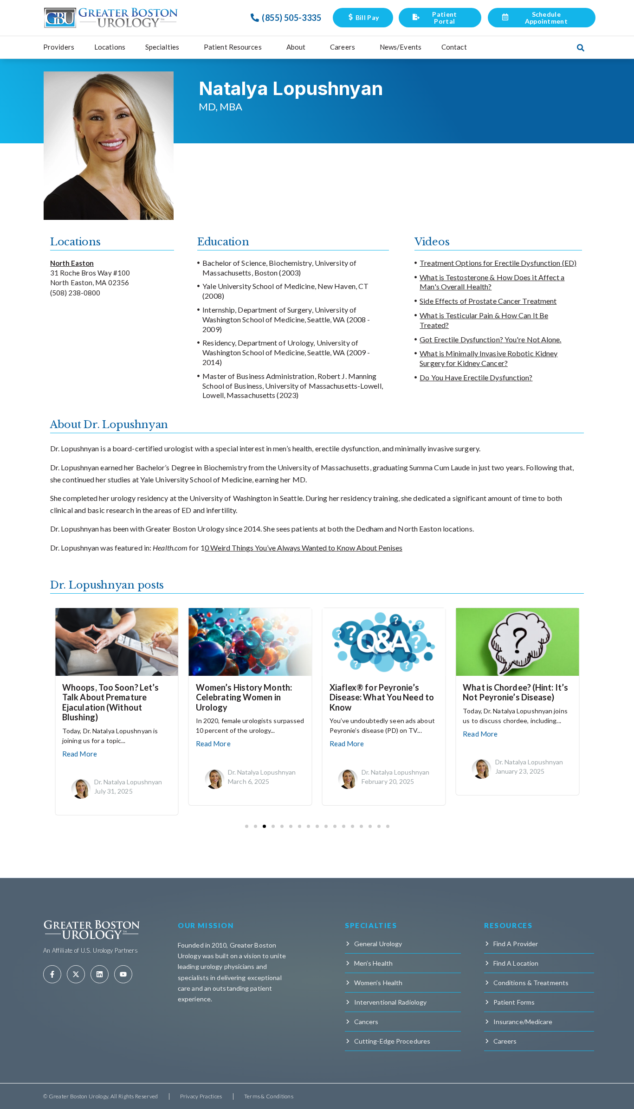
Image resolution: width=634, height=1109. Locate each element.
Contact (454, 47)
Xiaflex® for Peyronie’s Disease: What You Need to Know (382, 697)
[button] (246, 826)
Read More (79, 754)
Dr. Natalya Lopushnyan (128, 782)
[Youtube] (123, 974)
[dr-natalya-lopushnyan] (81, 792)
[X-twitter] (76, 974)
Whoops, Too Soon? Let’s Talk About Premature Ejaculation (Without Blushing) (110, 702)
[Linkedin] (100, 974)
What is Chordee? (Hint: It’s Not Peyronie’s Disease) (515, 692)
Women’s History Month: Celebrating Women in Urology (244, 697)
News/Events (400, 47)
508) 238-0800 (76, 292)
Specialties (162, 47)
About (296, 47)
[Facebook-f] (52, 974)
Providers (58, 47)
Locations (109, 47)
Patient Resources (233, 47)
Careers (342, 47)
